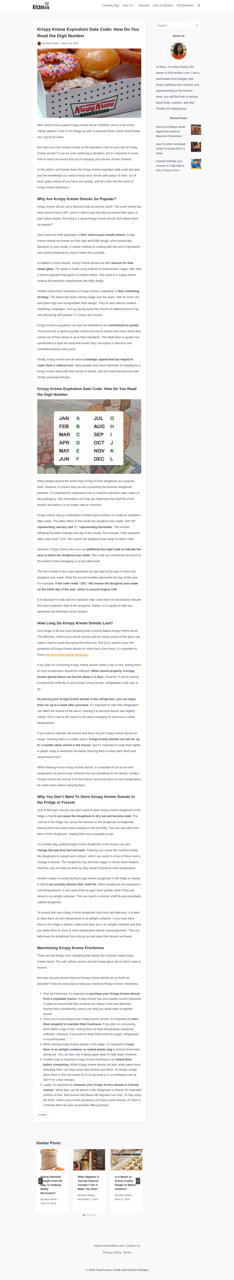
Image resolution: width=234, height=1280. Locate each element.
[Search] (197, 25)
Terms (127, 1252)
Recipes (144, 5)
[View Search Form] (198, 5)
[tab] (83, 1215)
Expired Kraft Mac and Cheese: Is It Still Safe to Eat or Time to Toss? (170, 166)
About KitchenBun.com (109, 1245)
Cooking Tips (110, 5)
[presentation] (52, 1159)
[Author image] (39, 43)
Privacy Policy (112, 1252)
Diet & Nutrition (163, 5)
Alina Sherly (52, 43)
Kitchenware (185, 5)
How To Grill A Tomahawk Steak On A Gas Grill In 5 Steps (171, 149)
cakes (43, 1114)
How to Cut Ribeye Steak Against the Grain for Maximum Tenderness (170, 131)
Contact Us (133, 1245)
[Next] (138, 1181)
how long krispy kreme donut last (66, 654)
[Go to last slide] (40, 1181)
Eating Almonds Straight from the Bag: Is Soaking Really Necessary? (51, 1185)
